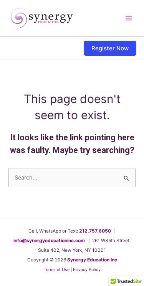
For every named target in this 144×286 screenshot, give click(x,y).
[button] (110, 48)
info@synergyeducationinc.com (49, 240)
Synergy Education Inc (92, 260)
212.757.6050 (95, 231)
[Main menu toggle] (128, 18)
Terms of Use (57, 269)
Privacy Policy (87, 269)
